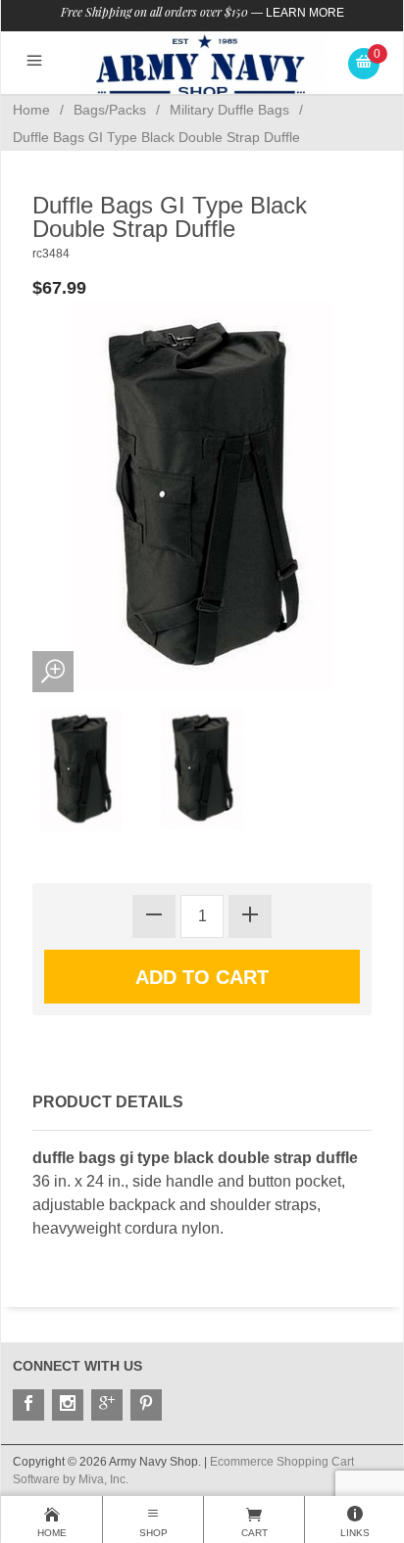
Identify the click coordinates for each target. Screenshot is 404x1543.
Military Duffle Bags (229, 109)
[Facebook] (28, 1405)
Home (31, 109)
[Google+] (107, 1405)
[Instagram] (67, 1405)
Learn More (305, 13)
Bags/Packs (110, 109)
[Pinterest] (146, 1405)
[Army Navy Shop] (201, 66)
